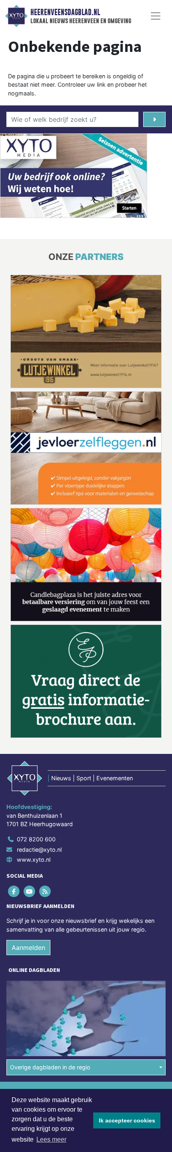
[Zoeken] (154, 119)
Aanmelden (28, 831)
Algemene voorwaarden (37, 975)
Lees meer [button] (51, 1139)
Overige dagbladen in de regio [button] (50, 950)
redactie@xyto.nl (39, 733)
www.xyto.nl (33, 743)
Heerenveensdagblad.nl (65, 12)
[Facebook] (14, 774)
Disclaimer (21, 989)
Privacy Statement (31, 1003)
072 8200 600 (36, 722)
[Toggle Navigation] (156, 16)
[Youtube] (30, 774)
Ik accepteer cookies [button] (127, 1120)
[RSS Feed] (45, 774)
